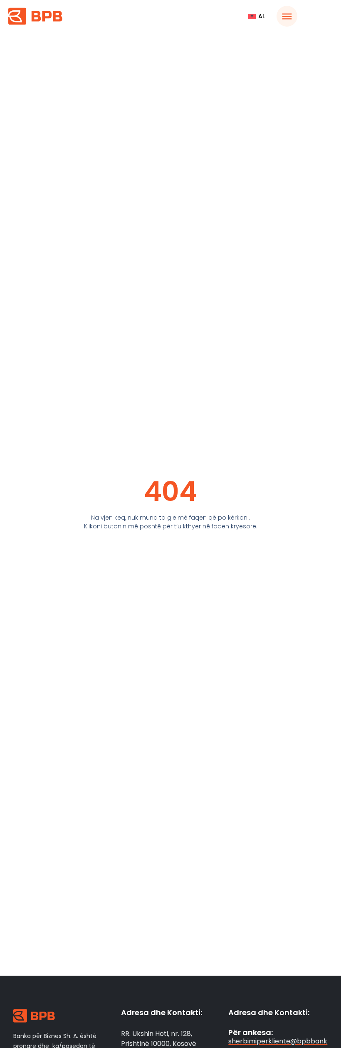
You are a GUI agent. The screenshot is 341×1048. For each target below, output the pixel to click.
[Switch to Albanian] (256, 16)
